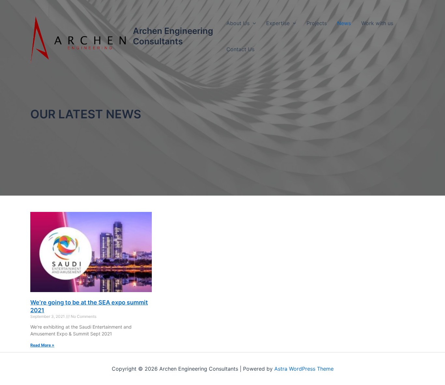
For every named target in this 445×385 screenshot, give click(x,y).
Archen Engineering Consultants (173, 36)
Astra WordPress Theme (304, 368)
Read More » (42, 345)
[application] (253, 23)
